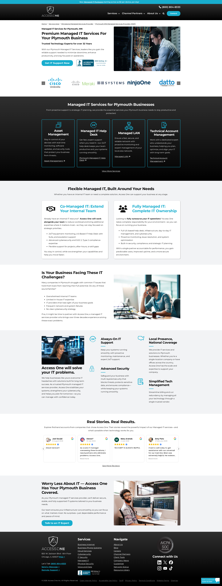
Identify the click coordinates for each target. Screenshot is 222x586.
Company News (121, 560)
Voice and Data (85, 567)
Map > (62, 557)
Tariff (121, 581)
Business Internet (86, 544)
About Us (118, 544)
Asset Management (53, 161)
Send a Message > (51, 567)
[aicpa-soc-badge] (165, 537)
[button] (165, 13)
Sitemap (174, 581)
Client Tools (119, 557)
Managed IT (83, 560)
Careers (117, 551)
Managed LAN (122, 156)
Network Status (121, 567)
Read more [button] (84, 459)
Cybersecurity (84, 554)
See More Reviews (111, 466)
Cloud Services (85, 551)
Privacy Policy (131, 581)
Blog (116, 548)
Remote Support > (51, 570)
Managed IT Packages (93, 2)
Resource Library (122, 570)
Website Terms (163, 581)
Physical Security (86, 564)
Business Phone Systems (90, 548)
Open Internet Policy (88, 581)
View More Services (111, 171)
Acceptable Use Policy (108, 581)
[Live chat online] (210, 581)
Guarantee (119, 564)
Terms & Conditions (147, 581)
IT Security (83, 557)
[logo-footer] (50, 7)
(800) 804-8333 (170, 7)
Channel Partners (122, 554)
